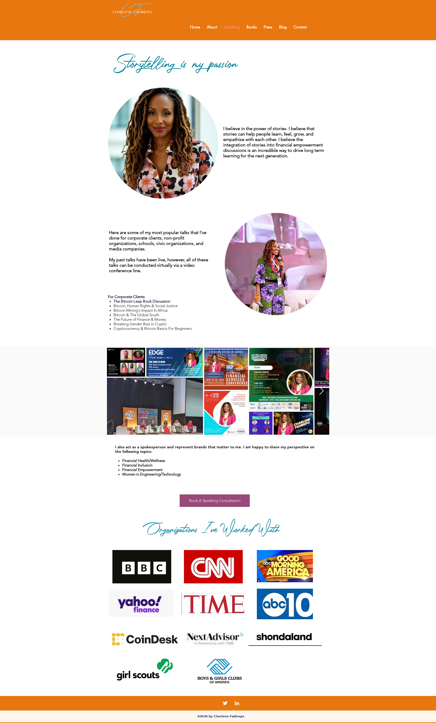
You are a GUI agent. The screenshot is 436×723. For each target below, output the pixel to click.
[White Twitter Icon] (225, 703)
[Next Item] (321, 391)
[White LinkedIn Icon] (237, 703)
